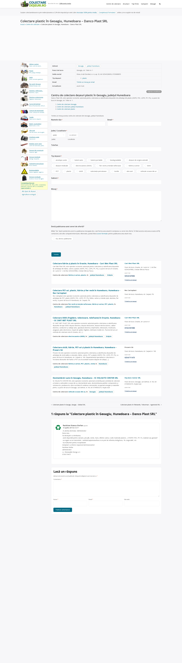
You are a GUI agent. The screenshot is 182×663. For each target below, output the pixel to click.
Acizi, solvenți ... (36, 164)
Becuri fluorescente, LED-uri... (37, 105)
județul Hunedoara (93, 66)
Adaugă (153, 4)
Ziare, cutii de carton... (35, 65)
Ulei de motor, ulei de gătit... (37, 131)
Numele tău (56, 120)
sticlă (81, 171)
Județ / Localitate (59, 131)
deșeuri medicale (62, 166)
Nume (55, 499)
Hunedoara (58, 307)
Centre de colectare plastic (66, 109)
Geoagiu (81, 66)
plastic (84, 78)
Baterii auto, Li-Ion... (35, 124)
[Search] (160, 4)
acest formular (102, 233)
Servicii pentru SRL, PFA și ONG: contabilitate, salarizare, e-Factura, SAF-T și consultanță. (33, 185)
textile (116, 171)
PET (57, 171)
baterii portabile (96, 160)
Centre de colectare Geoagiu (66, 104)
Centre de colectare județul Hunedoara (70, 107)
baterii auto (79, 160)
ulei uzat (130, 171)
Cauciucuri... (34, 138)
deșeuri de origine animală (138, 160)
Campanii (144, 4)
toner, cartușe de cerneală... (37, 111)
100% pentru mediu (65, 3)
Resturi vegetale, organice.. (36, 171)
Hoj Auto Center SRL (133, 378)
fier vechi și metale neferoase (110, 166)
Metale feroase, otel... (35, 85)
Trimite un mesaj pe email (85, 82)
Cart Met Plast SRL (132, 263)
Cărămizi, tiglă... (36, 151)
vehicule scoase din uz (149, 171)
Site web (127, 499)
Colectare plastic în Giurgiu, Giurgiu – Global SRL (69, 405)
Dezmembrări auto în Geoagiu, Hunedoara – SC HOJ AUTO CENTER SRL (85, 378)
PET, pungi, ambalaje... (35, 71)
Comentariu (57, 479)
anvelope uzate (61, 160)
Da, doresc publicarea (63, 239)
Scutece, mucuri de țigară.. (36, 178)
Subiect (55, 178)
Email (110, 120)
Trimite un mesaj (130, 280)
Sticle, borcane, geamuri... (36, 78)
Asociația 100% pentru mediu (87, 12)
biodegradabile (115, 160)
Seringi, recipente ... (34, 158)
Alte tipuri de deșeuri (29, 191)
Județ (53, 139)
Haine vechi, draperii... (35, 118)
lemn (149, 166)
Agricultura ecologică (29, 194)
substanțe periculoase (98, 171)
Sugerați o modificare (154, 91)
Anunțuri (126, 4)
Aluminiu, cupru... (36, 91)
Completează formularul (107, 12)
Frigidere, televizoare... (36, 98)
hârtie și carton (134, 166)
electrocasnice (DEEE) (84, 166)
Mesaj (54, 189)
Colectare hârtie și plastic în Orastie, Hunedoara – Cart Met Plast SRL (85, 263)
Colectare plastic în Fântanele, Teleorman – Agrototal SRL (140, 405)
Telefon (54, 145)
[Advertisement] (91, 41)
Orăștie (110, 275)
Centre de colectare (113, 4)
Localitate (71, 139)
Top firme (135, 4)
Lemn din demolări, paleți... (37, 144)
